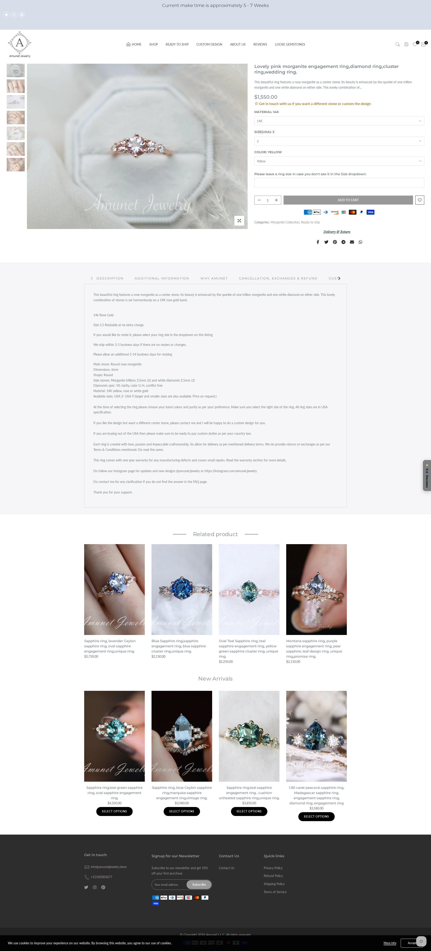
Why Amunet (214, 278)
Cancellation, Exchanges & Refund (278, 278)
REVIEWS (260, 44)
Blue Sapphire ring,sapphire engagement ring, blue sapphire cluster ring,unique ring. (179, 646)
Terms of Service (275, 892)
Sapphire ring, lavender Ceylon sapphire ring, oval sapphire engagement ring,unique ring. (110, 646)
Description (110, 278)
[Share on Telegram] (343, 242)
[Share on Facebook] (318, 242)
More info (390, 943)
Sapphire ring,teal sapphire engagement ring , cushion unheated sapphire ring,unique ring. (249, 792)
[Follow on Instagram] (14, 15)
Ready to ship (310, 222)
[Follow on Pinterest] (22, 15)
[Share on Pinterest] (335, 242)
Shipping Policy (274, 884)
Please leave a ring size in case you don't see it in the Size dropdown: (310, 174)
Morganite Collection (284, 222)
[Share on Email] (352, 242)
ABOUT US (238, 44)
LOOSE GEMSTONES (290, 44)
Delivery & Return (336, 232)
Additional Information (162, 278)
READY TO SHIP (177, 44)
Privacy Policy (273, 868)
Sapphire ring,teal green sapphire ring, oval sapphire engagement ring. (114, 792)
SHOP (153, 44)
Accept (412, 943)
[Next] (338, 278)
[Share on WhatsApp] (360, 242)
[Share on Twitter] (326, 242)
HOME (136, 44)
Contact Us (226, 868)
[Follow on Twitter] (6, 15)
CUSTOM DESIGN (209, 44)
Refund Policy (273, 876)
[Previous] (92, 278)
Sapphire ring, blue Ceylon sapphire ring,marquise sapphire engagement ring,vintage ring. (182, 792)
